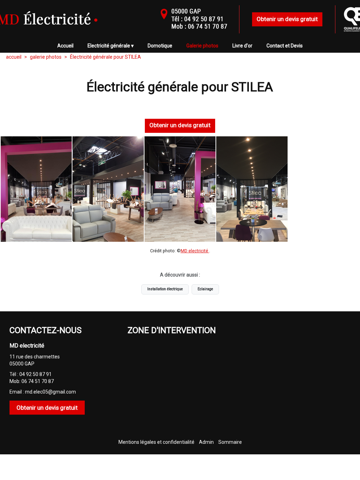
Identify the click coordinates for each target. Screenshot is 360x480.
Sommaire (230, 442)
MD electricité (195, 250)
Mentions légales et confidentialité (156, 442)
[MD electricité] (71, 26)
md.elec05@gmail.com (50, 392)
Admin (206, 442)
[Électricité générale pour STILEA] (36, 189)
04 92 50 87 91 (35, 374)
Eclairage (205, 289)
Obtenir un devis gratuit (287, 18)
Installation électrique (165, 289)
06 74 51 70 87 (37, 381)
